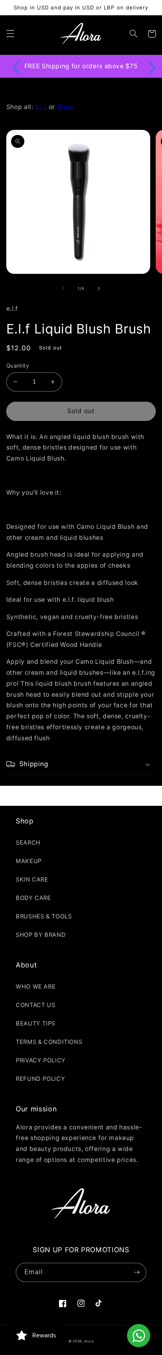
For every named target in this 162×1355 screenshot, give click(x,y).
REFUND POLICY (40, 1078)
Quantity (17, 365)
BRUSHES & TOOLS (44, 916)
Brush (66, 107)
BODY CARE (33, 898)
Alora (89, 1341)
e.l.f (41, 107)
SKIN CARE (32, 879)
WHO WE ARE (35, 986)
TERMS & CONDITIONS (49, 1041)
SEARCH (28, 842)
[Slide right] (98, 288)
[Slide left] (63, 288)
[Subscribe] (137, 1272)
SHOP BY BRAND (41, 934)
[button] (10, 34)
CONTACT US (35, 1005)
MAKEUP (29, 861)
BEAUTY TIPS (35, 1023)
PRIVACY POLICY (41, 1060)
